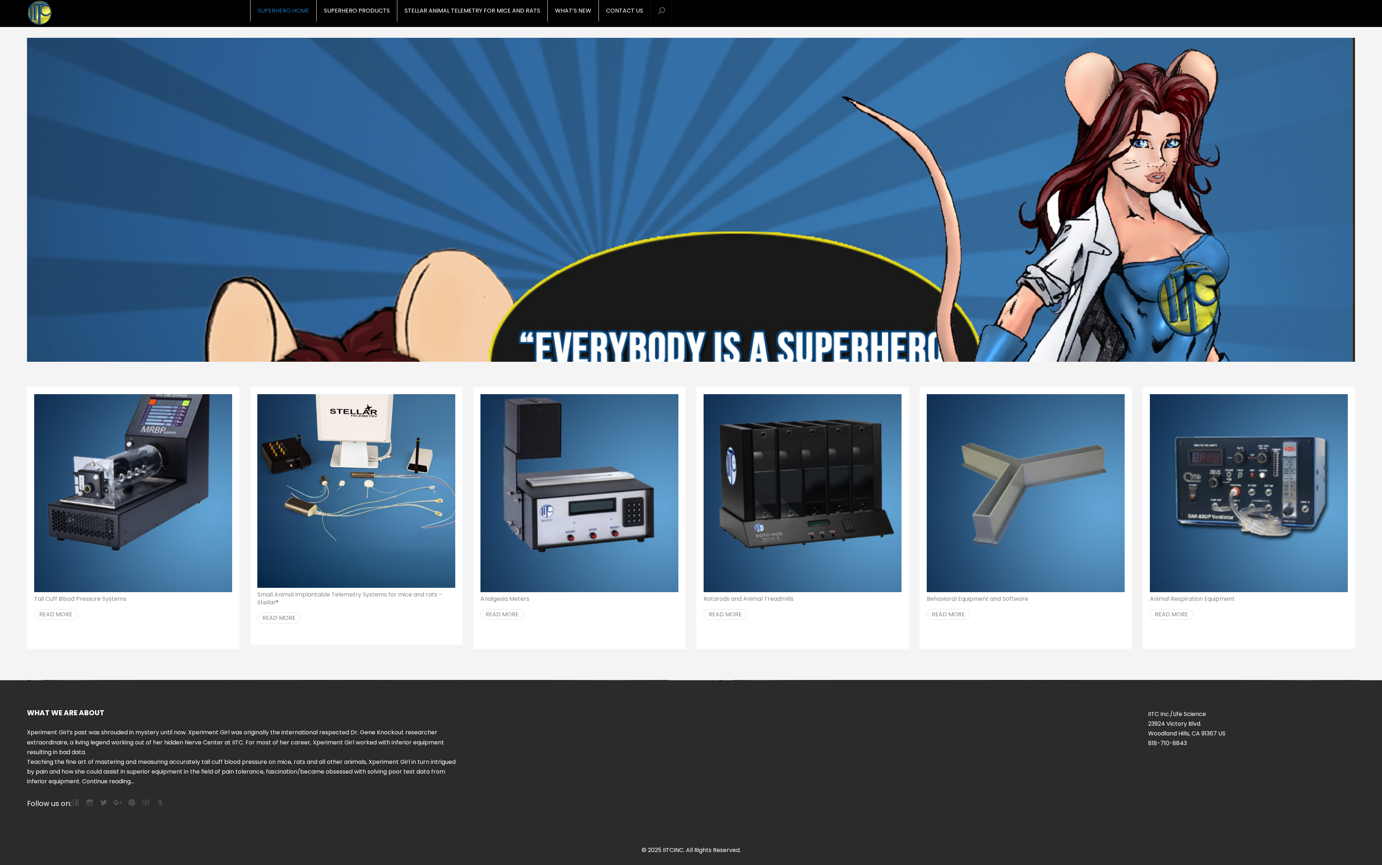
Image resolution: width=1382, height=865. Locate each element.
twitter (103, 802)
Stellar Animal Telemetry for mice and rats (472, 10)
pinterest (131, 802)
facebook (75, 802)
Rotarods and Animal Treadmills (749, 599)
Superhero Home (283, 10)
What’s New (573, 10)
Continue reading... (108, 781)
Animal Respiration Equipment (1192, 599)
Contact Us (624, 10)
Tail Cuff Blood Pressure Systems (80, 599)
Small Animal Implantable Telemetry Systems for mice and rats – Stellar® (349, 599)
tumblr (159, 802)
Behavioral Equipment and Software (977, 599)
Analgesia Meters (504, 599)
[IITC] (66, 13)
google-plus (117, 802)
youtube (145, 802)
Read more (55, 614)
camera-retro (89, 802)
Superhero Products (357, 10)
